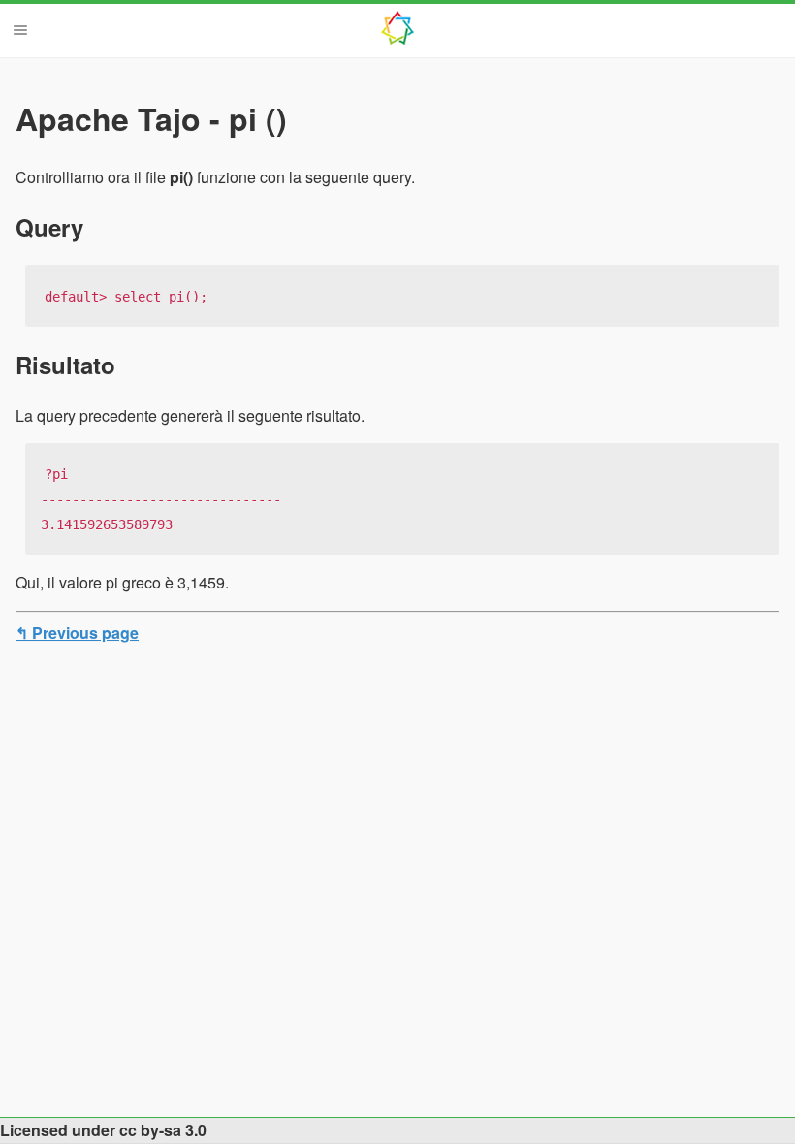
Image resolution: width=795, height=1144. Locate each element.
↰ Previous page (77, 632)
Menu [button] (20, 30)
